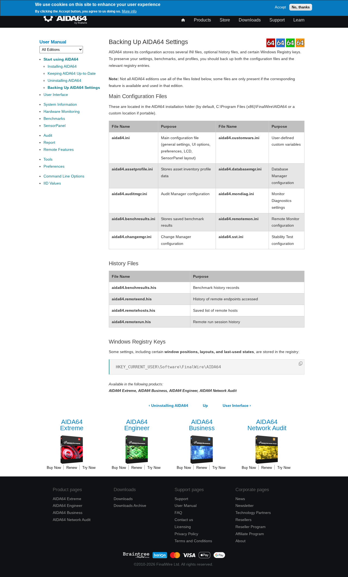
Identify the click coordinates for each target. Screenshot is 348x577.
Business (202, 425)
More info (129, 11)
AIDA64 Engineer (67, 505)
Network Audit (266, 425)
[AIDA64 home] (65, 22)
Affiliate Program (249, 534)
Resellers (243, 519)
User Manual (52, 42)
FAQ (178, 512)
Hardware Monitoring (62, 111)
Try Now (88, 468)
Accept (280, 7)
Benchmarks (54, 118)
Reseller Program (250, 527)
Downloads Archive (130, 505)
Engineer (137, 425)
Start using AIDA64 (61, 59)
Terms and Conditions (193, 541)
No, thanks (301, 7)
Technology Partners (253, 512)
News (240, 499)
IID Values (52, 183)
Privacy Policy (186, 534)
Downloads (250, 20)
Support (277, 20)
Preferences (54, 166)
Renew (71, 468)
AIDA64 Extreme (67, 499)
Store (225, 20)
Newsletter (244, 505)
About (240, 541)
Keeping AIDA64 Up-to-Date (72, 73)
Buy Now (54, 468)
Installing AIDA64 (62, 66)
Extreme (71, 425)
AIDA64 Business (67, 512)
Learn (298, 20)
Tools (48, 159)
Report (49, 142)
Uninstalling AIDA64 (64, 80)
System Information (60, 104)
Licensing (183, 527)
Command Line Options (64, 176)
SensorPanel (55, 125)
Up (205, 406)
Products (202, 20)
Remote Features (59, 149)
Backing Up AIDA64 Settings (74, 87)
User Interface (56, 94)
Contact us (184, 519)
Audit (48, 135)
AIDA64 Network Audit (72, 519)
